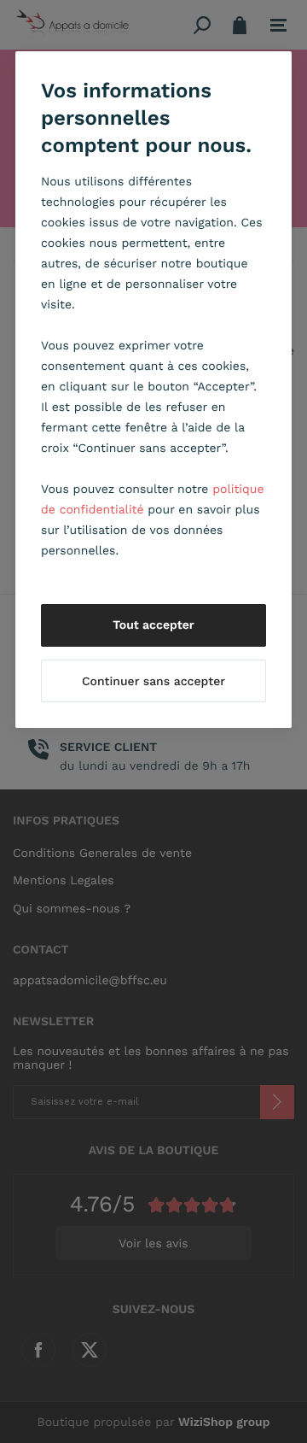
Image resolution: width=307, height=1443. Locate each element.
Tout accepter (153, 625)
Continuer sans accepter (153, 682)
